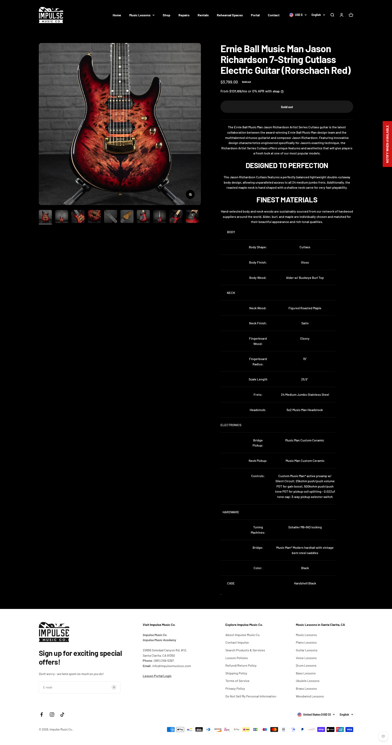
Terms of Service (237, 681)
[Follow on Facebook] (41, 714)
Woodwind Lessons (310, 696)
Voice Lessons (306, 658)
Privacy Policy (235, 688)
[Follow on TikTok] (62, 714)
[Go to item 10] (192, 217)
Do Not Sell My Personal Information (250, 696)
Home (117, 15)
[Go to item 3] (78, 217)
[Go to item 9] (176, 217)
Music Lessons (139, 15)
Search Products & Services (245, 650)
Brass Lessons (306, 688)
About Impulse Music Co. (242, 635)
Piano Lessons (306, 642)
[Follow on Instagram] (52, 714)
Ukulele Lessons (308, 681)
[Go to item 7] (143, 217)
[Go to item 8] (159, 217)
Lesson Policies (236, 658)
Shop (166, 15)
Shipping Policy (236, 673)
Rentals (203, 15)
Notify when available (387, 144)
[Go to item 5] (110, 217)
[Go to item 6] (127, 217)
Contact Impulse (237, 642)
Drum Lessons (306, 665)
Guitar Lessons (306, 650)
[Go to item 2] (61, 217)
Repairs (183, 15)
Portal (255, 15)
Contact (274, 15)
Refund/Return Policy (241, 665)
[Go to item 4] (94, 217)
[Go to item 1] (45, 217)
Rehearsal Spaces (230, 15)
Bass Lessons (306, 673)
